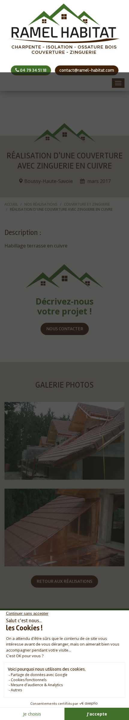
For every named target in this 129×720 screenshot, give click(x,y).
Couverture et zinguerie (87, 204)
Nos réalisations (41, 204)
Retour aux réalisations (64, 581)
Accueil (11, 204)
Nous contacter (64, 329)
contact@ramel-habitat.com (86, 70)
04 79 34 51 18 (32, 70)
